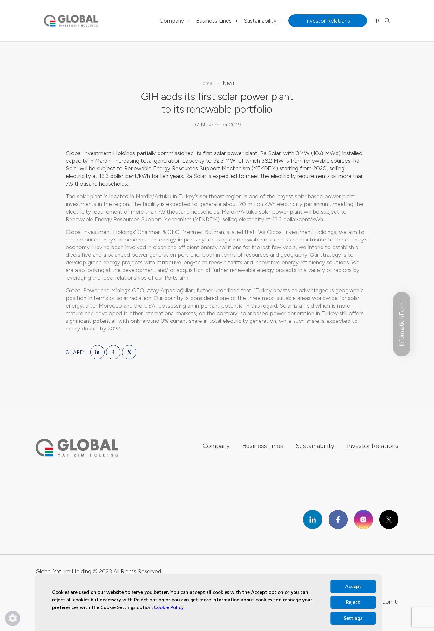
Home (206, 83)
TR (375, 20)
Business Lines (217, 20)
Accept (353, 586)
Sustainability (263, 20)
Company (175, 20)
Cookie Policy (169, 607)
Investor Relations (372, 446)
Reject (353, 602)
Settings (353, 618)
